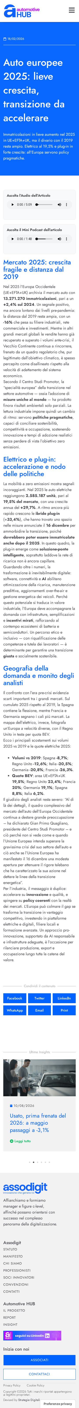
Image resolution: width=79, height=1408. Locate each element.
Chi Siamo (12, 1263)
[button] (14, 998)
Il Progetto (14, 1310)
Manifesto (13, 1256)
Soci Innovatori (18, 1277)
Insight (10, 1324)
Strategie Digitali (29, 1400)
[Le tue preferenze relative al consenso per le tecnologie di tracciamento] (57, 1404)
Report (9, 1317)
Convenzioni (16, 1284)
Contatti (11, 1291)
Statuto (10, 1249)
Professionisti (17, 1270)
